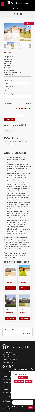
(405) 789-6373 (6, 356)
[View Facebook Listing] (7, 367)
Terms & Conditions (9, 409)
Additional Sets (8, 80)
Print (29, 23)
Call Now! (28, 381)
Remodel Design (7, 385)
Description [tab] (9, 131)
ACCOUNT (15, 8)
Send (30, 407)
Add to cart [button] (10, 288)
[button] (28, 26)
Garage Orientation (10, 86)
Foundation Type (9, 94)
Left (7, 91)
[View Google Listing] (3, 367)
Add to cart (9, 119)
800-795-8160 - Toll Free (9, 359)
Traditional (22, 125)
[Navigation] (2, 4)
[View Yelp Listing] (10, 367)
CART (24, 8)
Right (8, 89)
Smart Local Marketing (21, 407)
